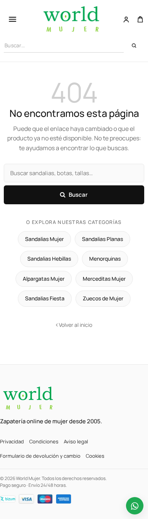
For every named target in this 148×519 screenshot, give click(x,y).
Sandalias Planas (102, 238)
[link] (126, 19)
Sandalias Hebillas (49, 258)
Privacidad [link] (12, 441)
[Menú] (12, 19)
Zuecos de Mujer (103, 298)
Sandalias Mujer (44, 238)
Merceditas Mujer (104, 278)
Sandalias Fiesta (45, 298)
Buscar (78, 195)
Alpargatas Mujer (44, 278)
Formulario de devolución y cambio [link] (40, 455)
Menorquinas (105, 258)
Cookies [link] (95, 455)
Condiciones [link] (43, 441)
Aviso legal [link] (76, 441)
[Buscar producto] (134, 46)
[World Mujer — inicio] (28, 398)
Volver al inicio (75, 324)
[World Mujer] (72, 19)
